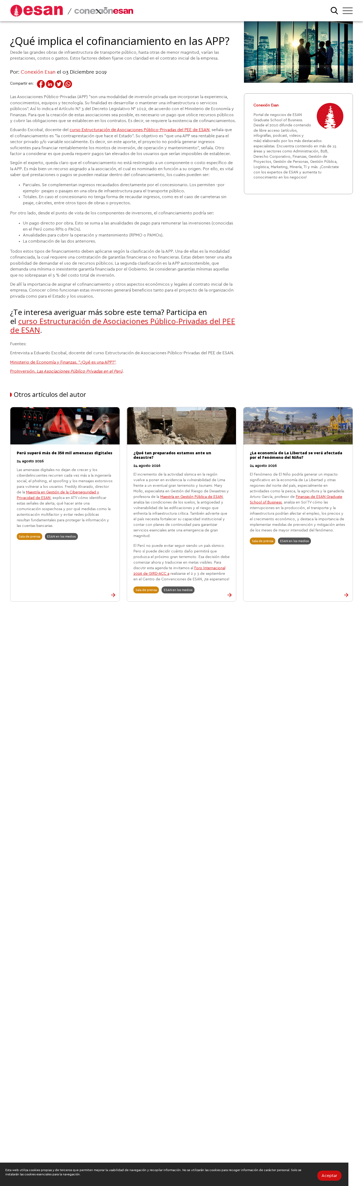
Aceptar (329, 1175)
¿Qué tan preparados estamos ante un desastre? (172, 455)
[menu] (347, 10)
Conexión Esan (38, 72)
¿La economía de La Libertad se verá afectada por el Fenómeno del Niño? (296, 455)
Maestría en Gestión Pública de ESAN (191, 497)
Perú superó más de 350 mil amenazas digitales (64, 452)
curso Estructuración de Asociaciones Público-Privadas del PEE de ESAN (139, 130)
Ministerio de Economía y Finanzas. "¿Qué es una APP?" (62, 362)
